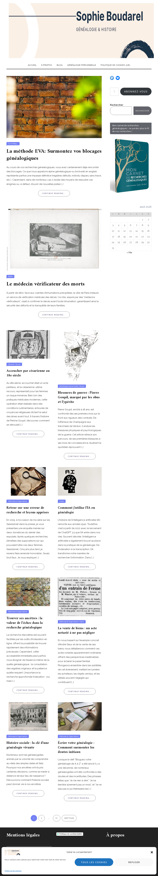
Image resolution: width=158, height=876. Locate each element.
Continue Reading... (54, 193)
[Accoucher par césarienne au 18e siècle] (28, 344)
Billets (10, 276)
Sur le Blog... (13, 144)
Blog (60, 65)
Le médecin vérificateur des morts (45, 284)
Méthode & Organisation (17, 501)
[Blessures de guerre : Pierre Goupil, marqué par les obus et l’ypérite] (80, 355)
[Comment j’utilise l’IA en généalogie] (80, 481)
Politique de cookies (13, 871)
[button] (151, 852)
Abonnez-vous (136, 91)
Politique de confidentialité (70, 834)
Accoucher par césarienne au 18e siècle (28, 373)
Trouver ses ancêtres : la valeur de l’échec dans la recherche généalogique (24, 622)
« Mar (129, 252)
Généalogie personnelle (81, 65)
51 (57, 818)
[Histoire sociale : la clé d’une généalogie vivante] (28, 716)
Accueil (32, 65)
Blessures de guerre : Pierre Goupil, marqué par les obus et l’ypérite (79, 397)
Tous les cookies (94, 862)
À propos (46, 65)
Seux (82, 622)
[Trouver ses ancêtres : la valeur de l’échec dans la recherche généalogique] (28, 591)
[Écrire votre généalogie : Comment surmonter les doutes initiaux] (80, 716)
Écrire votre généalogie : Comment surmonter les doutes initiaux (76, 747)
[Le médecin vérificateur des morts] (54, 239)
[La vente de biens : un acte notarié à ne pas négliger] (80, 596)
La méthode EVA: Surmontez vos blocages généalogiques (53, 155)
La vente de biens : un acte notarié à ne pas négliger (77, 630)
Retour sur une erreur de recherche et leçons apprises (27, 510)
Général (11, 364)
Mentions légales (23, 835)
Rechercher (116, 105)
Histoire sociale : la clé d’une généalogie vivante (27, 745)
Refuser (134, 862)
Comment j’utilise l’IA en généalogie (76, 510)
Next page (69, 818)
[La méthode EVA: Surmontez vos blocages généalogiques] (54, 107)
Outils (61, 501)
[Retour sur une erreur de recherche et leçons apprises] (28, 481)
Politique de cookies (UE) (115, 65)
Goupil (18, 364)
